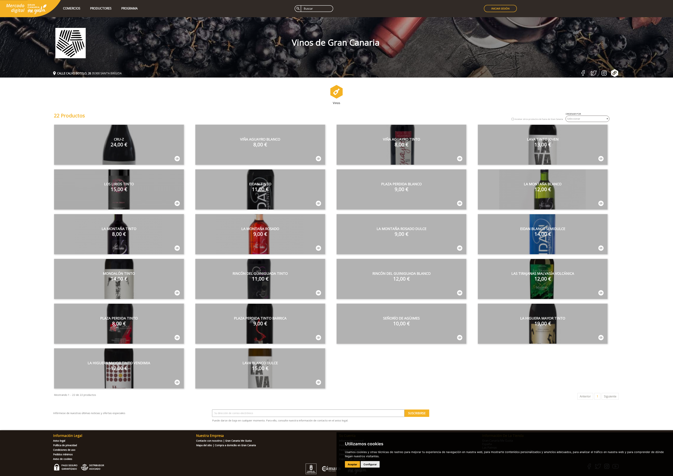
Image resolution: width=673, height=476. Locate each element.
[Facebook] (583, 75)
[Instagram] (604, 74)
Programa (129, 8)
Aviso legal (59, 440)
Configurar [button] (370, 464)
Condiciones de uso (64, 449)
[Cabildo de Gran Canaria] (323, 473)
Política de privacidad (65, 445)
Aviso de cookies (62, 459)
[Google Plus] (614, 76)
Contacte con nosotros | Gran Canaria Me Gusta (224, 440)
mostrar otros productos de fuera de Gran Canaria (539, 119)
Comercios (71, 8)
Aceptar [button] (352, 464)
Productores (100, 8)
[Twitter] (593, 74)
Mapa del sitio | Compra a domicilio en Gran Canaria (226, 445)
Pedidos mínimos (63, 454)
